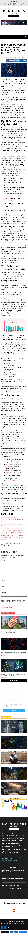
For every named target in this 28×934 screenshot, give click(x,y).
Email (3, 586)
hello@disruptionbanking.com (9, 860)
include (12, 360)
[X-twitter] (17, 1)
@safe (6, 193)
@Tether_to (8, 466)
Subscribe (19, 4)
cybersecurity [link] (16, 508)
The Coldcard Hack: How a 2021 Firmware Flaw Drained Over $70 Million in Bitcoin (13, 653)
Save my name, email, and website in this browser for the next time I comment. (13, 600)
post (15, 434)
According (23, 302)
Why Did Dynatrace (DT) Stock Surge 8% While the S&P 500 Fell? (13, 675)
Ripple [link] (21, 106)
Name (3, 580)
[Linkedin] (14, 1)
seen (14, 431)
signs (19, 447)
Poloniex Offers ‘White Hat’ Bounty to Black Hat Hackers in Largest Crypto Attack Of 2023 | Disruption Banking (12, 530)
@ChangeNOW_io (15, 472)
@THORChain (8, 470)
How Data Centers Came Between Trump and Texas (13, 871)
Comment (4, 560)
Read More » (4, 634)
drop (14, 101)
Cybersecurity (7, 543)
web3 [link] (21, 337)
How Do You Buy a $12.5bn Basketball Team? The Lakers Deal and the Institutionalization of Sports (13, 888)
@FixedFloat (17, 474)
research (15, 390)
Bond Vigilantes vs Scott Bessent (12, 878)
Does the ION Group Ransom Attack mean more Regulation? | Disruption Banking (12, 519)
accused (12, 135)
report (18, 339)
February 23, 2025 (9, 480)
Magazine (13, 3)
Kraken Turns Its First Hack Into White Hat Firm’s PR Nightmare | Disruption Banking (13, 537)
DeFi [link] (20, 495)
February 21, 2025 (9, 200)
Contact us (20, 3)
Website (3, 592)
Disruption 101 (10, 4)
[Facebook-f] (11, 1)
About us (6, 3)
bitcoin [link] (24, 424)
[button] (2, 36)
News (8, 545)
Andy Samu (9, 503)
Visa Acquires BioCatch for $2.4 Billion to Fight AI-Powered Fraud (13, 631)
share (9, 110)
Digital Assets (16, 543)
